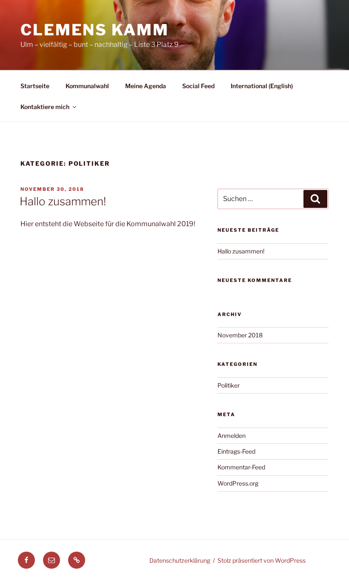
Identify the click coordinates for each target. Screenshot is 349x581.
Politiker (228, 385)
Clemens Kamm (94, 29)
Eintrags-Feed (236, 451)
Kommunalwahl (87, 85)
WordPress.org (237, 483)
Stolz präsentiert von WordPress (261, 560)
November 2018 (240, 335)
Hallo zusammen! (63, 201)
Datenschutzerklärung (179, 560)
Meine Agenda (145, 85)
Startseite (34, 85)
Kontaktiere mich (44, 106)
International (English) (262, 85)
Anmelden (231, 435)
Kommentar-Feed (241, 467)
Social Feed (198, 85)
